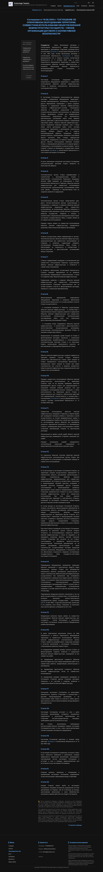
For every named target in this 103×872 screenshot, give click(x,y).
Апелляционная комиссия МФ (85, 10)
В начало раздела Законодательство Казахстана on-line (28, 67)
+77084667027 (49, 846)
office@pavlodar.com (49, 852)
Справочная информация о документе (27, 59)
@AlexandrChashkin (49, 849)
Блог (78, 6)
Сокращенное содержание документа (27, 50)
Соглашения (66, 56)
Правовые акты (37, 10)
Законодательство (69, 6)
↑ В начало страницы (75, 825)
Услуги (60, 6)
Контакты (91, 6)
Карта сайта (12, 862)
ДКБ (42, 602)
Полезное (84, 6)
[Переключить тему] (93, 2)
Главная (53, 6)
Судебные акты (70, 10)
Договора (53, 51)
